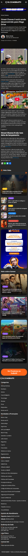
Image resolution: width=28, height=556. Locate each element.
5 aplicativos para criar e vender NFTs (17, 216)
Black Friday (4, 432)
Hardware (3, 389)
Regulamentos (5, 454)
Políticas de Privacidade (7, 479)
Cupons (3, 445)
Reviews (3, 401)
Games (7, 15)
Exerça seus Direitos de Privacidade (10, 491)
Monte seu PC (4, 410)
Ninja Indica (4, 407)
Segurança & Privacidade (7, 494)
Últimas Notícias (5, 386)
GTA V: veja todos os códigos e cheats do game (16, 201)
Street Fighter (11, 74)
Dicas (10, 206)
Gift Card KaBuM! (5, 429)
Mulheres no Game (6, 451)
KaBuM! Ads (4, 464)
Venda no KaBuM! (5, 470)
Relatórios (4, 504)
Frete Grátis (4, 448)
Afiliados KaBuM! (5, 467)
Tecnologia (12, 213)
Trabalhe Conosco (6, 507)
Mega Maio (4, 442)
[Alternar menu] (26, 2)
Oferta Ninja (4, 423)
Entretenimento (13, 221)
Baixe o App (4, 417)
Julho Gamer (4, 439)
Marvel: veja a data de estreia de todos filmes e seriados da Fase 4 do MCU (17, 225)
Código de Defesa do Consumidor (10, 488)
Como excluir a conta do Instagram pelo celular (17, 209)
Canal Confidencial (6, 498)
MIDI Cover (8, 146)
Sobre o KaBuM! (5, 461)
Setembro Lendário (6, 436)
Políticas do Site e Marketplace (9, 473)
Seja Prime (4, 426)
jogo (7, 75)
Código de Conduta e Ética (8, 485)
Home (2, 15)
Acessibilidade (5, 510)
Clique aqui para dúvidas (7, 545)
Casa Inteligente (5, 395)
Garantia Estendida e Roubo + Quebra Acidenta (13, 501)
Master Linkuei (4, 81)
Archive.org (15, 158)
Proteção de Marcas (6, 482)
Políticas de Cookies (6, 476)
